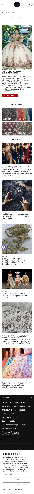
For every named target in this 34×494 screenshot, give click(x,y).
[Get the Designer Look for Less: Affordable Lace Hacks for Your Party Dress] (17, 195)
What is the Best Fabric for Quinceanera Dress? (13, 72)
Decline (16, 484)
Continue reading (10, 95)
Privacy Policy (8, 474)
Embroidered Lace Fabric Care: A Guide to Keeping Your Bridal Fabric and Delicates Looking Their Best (17, 341)
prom (4, 167)
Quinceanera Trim (24, 382)
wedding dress (7, 337)
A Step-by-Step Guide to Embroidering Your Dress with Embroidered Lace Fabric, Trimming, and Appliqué (14, 261)
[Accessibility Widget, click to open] (3, 247)
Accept (16, 479)
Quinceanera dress (19, 336)
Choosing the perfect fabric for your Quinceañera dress (15, 386)
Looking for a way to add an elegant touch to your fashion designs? (14, 295)
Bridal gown (18, 335)
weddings (18, 69)
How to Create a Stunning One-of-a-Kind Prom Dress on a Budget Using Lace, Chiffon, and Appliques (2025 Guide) (17, 172)
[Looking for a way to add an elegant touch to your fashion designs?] (17, 279)
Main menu (5, 441)
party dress (24, 166)
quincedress (7, 383)
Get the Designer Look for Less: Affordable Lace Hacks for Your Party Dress (15, 217)
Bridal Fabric (7, 335)
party (16, 166)
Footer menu (5, 397)
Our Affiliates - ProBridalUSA (11, 445)
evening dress (7, 166)
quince (16, 381)
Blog (7, 12)
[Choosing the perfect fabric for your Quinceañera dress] (17, 363)
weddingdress (7, 69)
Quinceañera (25, 381)
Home (3, 12)
